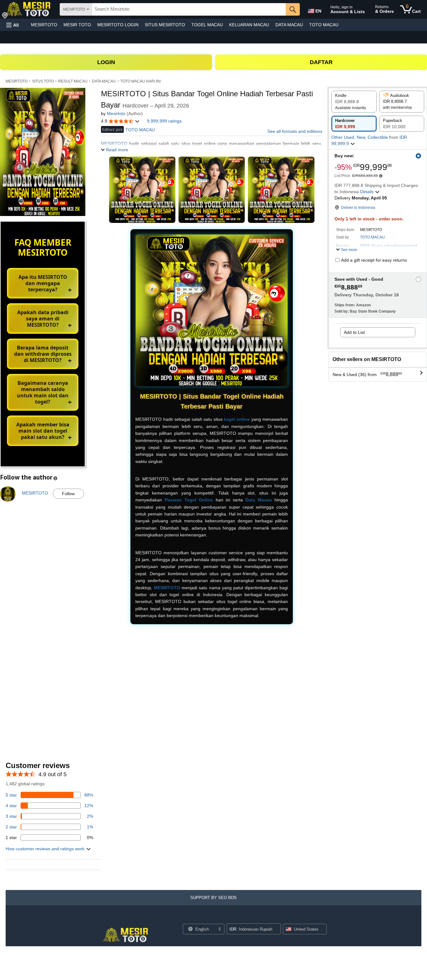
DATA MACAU (289, 24)
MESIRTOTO (44, 24)
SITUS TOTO (43, 81)
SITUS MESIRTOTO (165, 24)
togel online (237, 419)
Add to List (354, 332)
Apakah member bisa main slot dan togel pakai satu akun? (42, 430)
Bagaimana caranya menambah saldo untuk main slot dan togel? (42, 392)
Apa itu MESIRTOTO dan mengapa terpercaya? (42, 283)
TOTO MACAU (324, 24)
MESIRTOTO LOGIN (117, 24)
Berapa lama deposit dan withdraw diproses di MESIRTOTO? (43, 354)
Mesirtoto (116, 113)
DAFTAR (321, 62)
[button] (12, 25)
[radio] (354, 101)
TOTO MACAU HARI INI (140, 81)
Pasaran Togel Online (189, 499)
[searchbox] (189, 9)
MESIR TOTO (77, 24)
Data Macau (258, 499)
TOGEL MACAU (207, 24)
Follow (68, 493)
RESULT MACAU (73, 81)
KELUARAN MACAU (249, 24)
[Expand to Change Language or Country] (219, 929)
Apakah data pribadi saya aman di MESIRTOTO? (42, 318)
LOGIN (106, 62)
